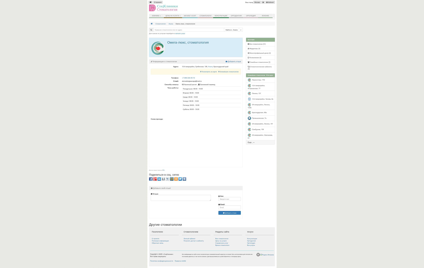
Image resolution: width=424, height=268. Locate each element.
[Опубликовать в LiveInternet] (163, 179)
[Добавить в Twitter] (180, 179)
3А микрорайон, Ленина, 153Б (259, 106)
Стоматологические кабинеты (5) (260, 67)
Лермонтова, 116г (258, 80)
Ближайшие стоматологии (229, 71)
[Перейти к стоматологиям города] (263, 2)
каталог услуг (180, 33)
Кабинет (270, 2)
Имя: (222, 196)
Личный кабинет (189, 238)
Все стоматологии (221, 238)
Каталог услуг (190, 16)
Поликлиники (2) (255, 57)
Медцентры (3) (254, 48)
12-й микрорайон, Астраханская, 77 (256, 86)
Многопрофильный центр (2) (260, 53)
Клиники (156, 16)
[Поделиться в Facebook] (151, 179)
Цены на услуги (172, 16)
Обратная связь (157, 243)
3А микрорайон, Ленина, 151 (262, 124)
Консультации (221, 16)
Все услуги (251, 245)
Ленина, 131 (256, 93)
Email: (222, 204)
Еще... (250, 142)
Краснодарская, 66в (259, 112)
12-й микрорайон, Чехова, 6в (262, 99)
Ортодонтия (236, 16)
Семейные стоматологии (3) (259, 62)
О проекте (158, 2)
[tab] (260, 142)
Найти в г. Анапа (232, 30)
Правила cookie (180, 261)
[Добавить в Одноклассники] (176, 179)
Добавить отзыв (234, 61)
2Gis (163, 170)
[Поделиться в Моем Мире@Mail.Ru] (172, 179)
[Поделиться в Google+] (155, 179)
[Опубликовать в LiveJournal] (167, 179)
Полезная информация (160, 241)
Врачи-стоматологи (222, 245)
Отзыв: (155, 194)
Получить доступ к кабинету (194, 241)
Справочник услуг (221, 243)
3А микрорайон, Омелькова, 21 (260, 136)
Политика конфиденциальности (161, 261)
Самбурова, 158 (258, 129)
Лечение (265, 16)
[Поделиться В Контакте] (184, 179)
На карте (270, 75)
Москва (257, 2)
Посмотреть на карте (209, 71)
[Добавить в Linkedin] (159, 179)
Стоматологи (205, 16)
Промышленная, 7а (259, 118)
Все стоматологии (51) (257, 44)
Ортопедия (251, 16)
